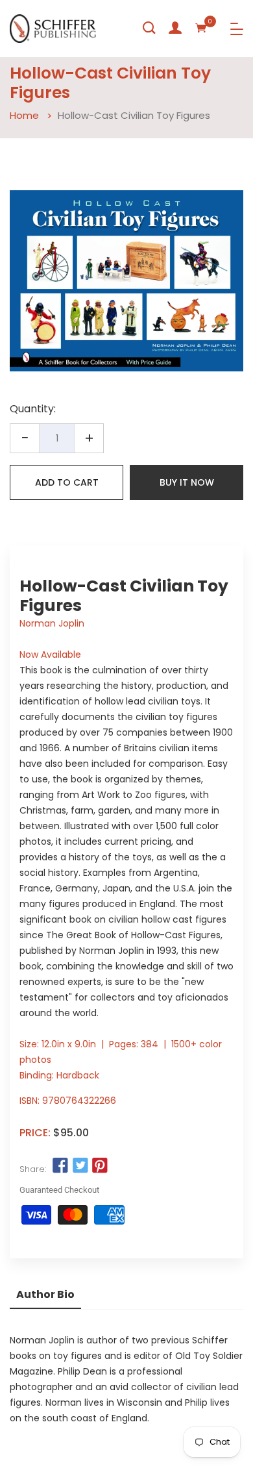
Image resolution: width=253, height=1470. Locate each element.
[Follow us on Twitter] (79, 1166)
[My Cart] (201, 28)
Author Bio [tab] (45, 1294)
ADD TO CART (67, 482)
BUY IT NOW (187, 482)
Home (24, 115)
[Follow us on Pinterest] (99, 1166)
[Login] (175, 28)
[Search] (149, 28)
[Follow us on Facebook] (60, 1166)
